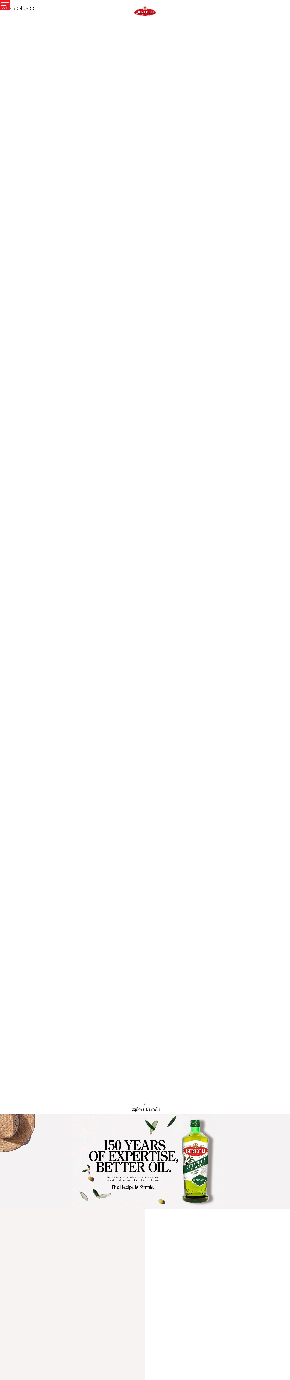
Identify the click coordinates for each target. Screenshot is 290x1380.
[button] (145, 1157)
